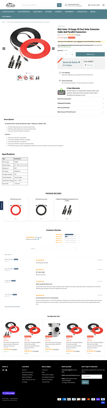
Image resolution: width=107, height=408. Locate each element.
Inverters (58, 11)
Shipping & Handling (27, 375)
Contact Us (45, 370)
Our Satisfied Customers (48, 377)
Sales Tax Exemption (47, 379)
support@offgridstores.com (72, 375)
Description (9, 119)
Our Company (6, 16)
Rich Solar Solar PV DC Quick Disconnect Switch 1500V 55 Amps (53, 344)
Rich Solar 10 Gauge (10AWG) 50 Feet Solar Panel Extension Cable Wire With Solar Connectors (32, 345)
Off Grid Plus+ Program (48, 375)
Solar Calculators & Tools (28, 379)
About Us (24, 370)
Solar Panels (37, 11)
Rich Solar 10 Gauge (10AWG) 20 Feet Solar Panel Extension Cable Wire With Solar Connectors (95, 345)
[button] (19, 77)
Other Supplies (82, 11)
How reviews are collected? (12, 306)
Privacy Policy (5, 398)
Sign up (85, 382)
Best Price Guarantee (27, 372)
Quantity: (63, 50)
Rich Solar (62, 26)
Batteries (48, 11)
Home (4, 22)
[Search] (59, 5)
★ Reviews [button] (1, 206)
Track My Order (46, 382)
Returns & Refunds (27, 377)
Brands (93, 11)
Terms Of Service (14, 398)
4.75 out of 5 (38, 237)
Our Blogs (24, 382)
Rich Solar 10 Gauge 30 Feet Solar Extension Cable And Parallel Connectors (11, 344)
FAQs (43, 372)
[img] (40, 260)
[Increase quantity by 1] (72, 54)
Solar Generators (24, 11)
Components (69, 11)
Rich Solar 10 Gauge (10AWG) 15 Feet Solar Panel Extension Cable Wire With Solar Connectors (74, 345)
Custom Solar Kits (8, 11)
